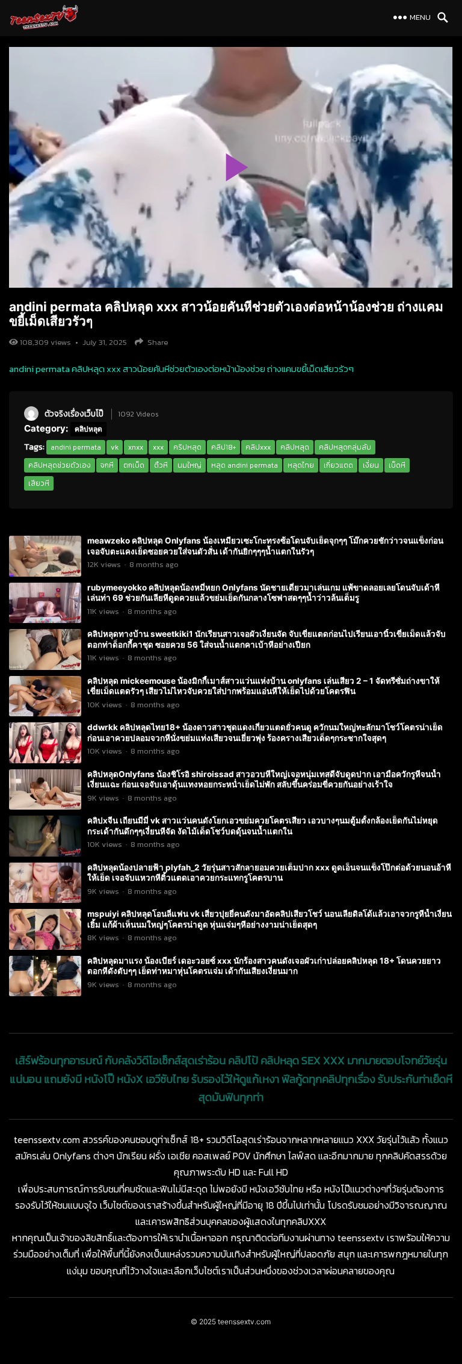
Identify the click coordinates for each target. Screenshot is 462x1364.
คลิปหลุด (88, 428)
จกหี (107, 465)
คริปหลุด (187, 447)
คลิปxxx (258, 447)
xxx (158, 447)
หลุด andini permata (244, 465)
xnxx (135, 447)
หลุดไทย (301, 465)
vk (115, 447)
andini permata (76, 447)
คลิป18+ (223, 447)
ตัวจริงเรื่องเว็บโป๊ (74, 414)
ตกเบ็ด (133, 465)
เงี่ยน (371, 465)
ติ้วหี (161, 465)
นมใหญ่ (189, 465)
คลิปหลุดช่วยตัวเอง (59, 465)
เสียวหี (38, 483)
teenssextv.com (244, 1321)
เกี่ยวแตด (338, 465)
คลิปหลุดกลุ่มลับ (345, 447)
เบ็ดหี (397, 465)
